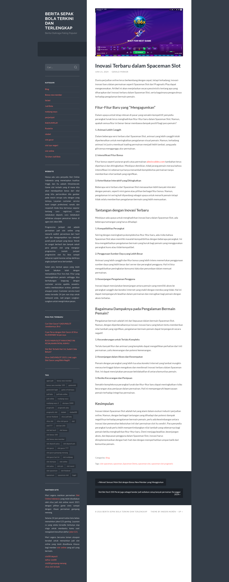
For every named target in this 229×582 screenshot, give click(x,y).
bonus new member (64, 381)
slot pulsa (50, 466)
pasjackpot (50, 117)
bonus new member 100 (56, 385)
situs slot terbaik (52, 566)
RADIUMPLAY (51, 123)
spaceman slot (63, 475)
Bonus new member (53, 95)
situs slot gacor (62, 421)
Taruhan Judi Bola (52, 156)
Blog (47, 89)
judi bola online (61, 394)
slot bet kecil (51, 430)
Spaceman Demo (130, 463)
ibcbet (47, 100)
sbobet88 (73, 412)
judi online (50, 399)
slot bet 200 (60, 426)
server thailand (52, 417)
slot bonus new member (56, 439)
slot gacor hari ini (53, 457)
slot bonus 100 (52, 435)
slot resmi (70, 466)
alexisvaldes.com (156, 161)
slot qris (60, 466)
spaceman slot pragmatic (162, 463)
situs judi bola (66, 417)
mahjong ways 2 (53, 403)
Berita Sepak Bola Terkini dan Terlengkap (124, 512)
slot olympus (51, 462)
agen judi (50, 381)
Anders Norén (168, 512)
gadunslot (72, 385)
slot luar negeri (51, 145)
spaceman (50, 475)
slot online (49, 151)
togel (74, 475)
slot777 (49, 426)
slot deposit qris (69, 444)
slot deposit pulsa (53, 444)
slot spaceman (52, 471)
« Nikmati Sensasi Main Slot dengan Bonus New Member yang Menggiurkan (130, 482)
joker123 (73, 532)
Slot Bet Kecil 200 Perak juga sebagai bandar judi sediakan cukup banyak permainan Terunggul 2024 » (139, 493)
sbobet (48, 134)
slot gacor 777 (63, 448)
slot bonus (63, 430)
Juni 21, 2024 (102, 72)
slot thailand (65, 471)
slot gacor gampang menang (57, 453)
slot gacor (49, 139)
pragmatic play (63, 408)
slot (73, 421)
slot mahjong (68, 457)
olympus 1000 (67, 403)
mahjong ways (51, 111)
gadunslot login (52, 390)
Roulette (49, 128)
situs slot (50, 421)
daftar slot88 (51, 560)
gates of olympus (67, 390)
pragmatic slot (52, 412)
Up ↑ (181, 512)
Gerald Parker (120, 72)
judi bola (50, 394)
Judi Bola (49, 106)
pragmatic (50, 408)
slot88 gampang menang (55, 563)
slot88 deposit (51, 556)
